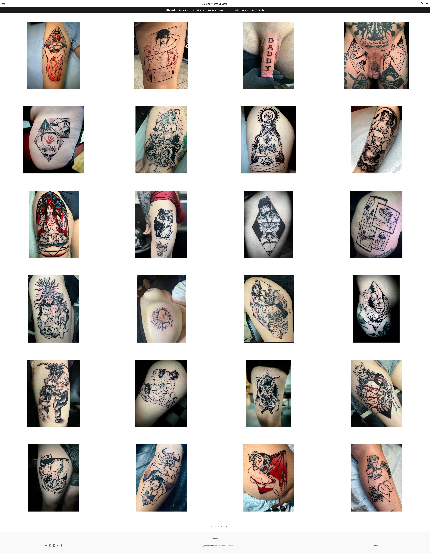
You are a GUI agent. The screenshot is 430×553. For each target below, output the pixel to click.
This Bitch (170, 10)
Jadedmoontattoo (215, 3)
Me (229, 10)
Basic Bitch (184, 10)
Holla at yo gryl (241, 10)
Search (215, 539)
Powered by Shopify (225, 545)
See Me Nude (258, 10)
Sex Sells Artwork (216, 10)
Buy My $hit (198, 10)
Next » (224, 526)
